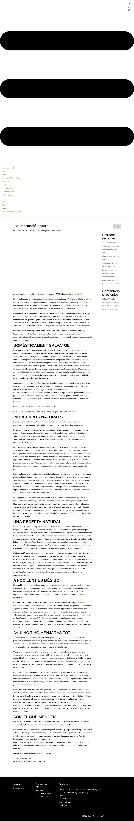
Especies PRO (76, 294)
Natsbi (5, 208)
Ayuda (4, 205)
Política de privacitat (44, 793)
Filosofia (7, 185)
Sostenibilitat (9, 188)
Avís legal (40, 790)
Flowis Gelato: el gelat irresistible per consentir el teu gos (111, 273)
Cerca (116, 227)
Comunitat (8, 195)
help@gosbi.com (65, 802)
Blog (3, 201)
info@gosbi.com (65, 805)
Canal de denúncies (43, 796)
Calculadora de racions (11, 212)
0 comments (56, 231)
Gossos (5, 171)
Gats (4, 175)
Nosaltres (6, 181)
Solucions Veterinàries (11, 178)
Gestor (18, 231)
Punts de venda (8, 168)
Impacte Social (10, 192)
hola (104, 299)
